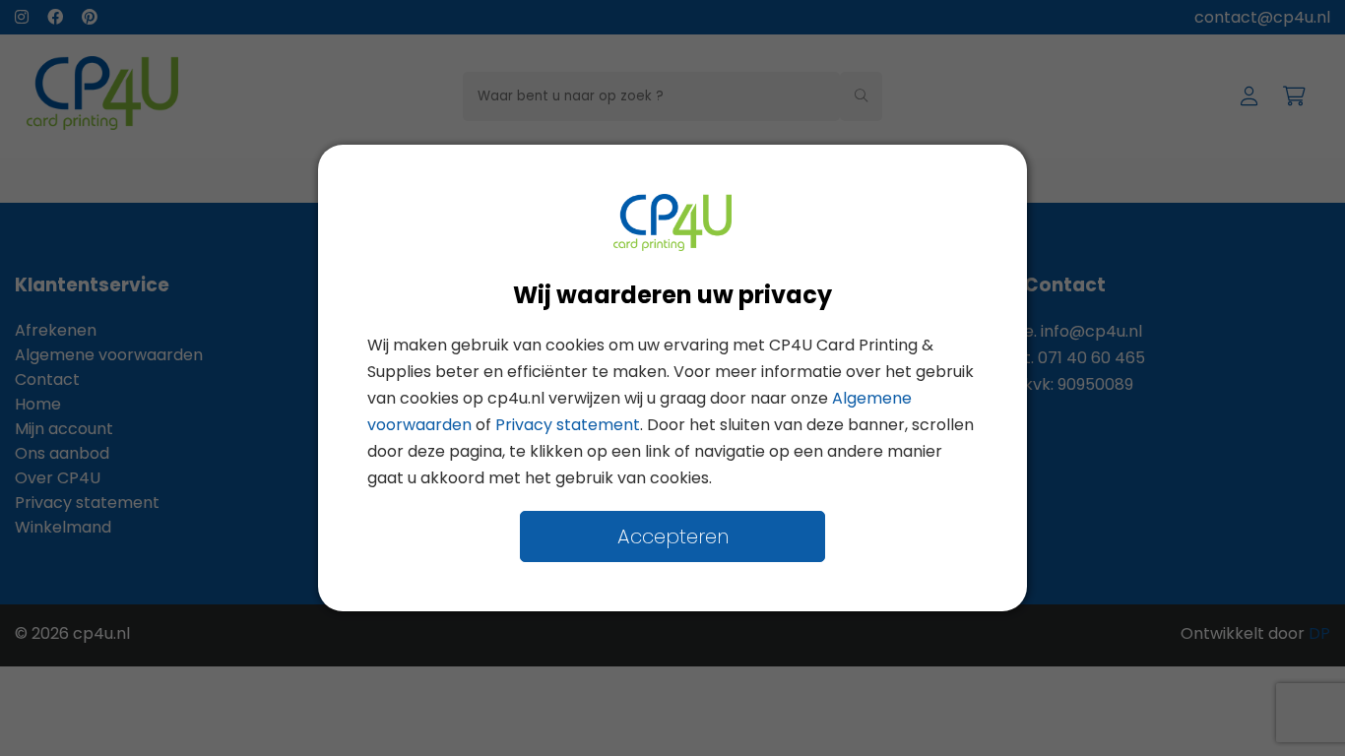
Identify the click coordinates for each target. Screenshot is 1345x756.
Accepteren (673, 536)
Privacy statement (567, 424)
